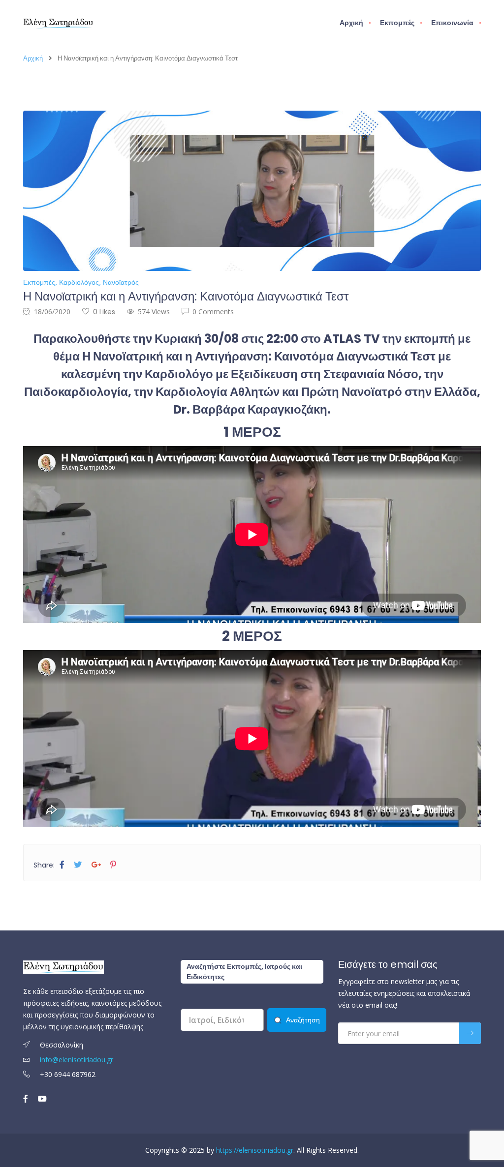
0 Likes (104, 312)
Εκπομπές (397, 23)
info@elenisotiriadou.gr (76, 1059)
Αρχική (351, 23)
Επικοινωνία (452, 23)
